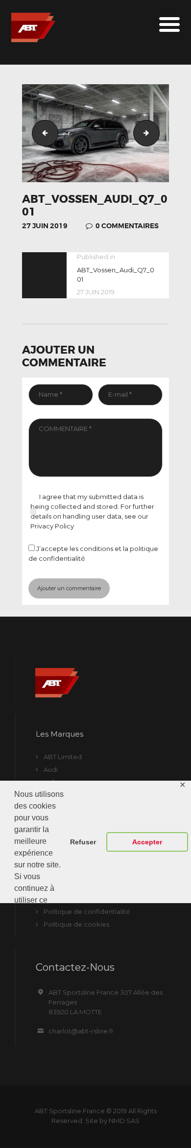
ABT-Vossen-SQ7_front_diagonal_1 (42, 133)
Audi (51, 769)
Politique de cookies (76, 924)
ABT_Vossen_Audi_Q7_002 (156, 133)
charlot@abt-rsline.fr (81, 1031)
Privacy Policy (52, 526)
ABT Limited (63, 757)
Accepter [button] (147, 842)
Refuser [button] (83, 842)
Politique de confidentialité (87, 911)
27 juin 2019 (45, 225)
